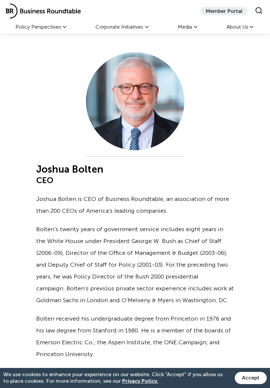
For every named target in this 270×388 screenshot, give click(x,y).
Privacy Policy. (140, 381)
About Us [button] (237, 27)
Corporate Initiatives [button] (119, 27)
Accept (250, 378)
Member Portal (224, 11)
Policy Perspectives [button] (38, 27)
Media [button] (185, 27)
